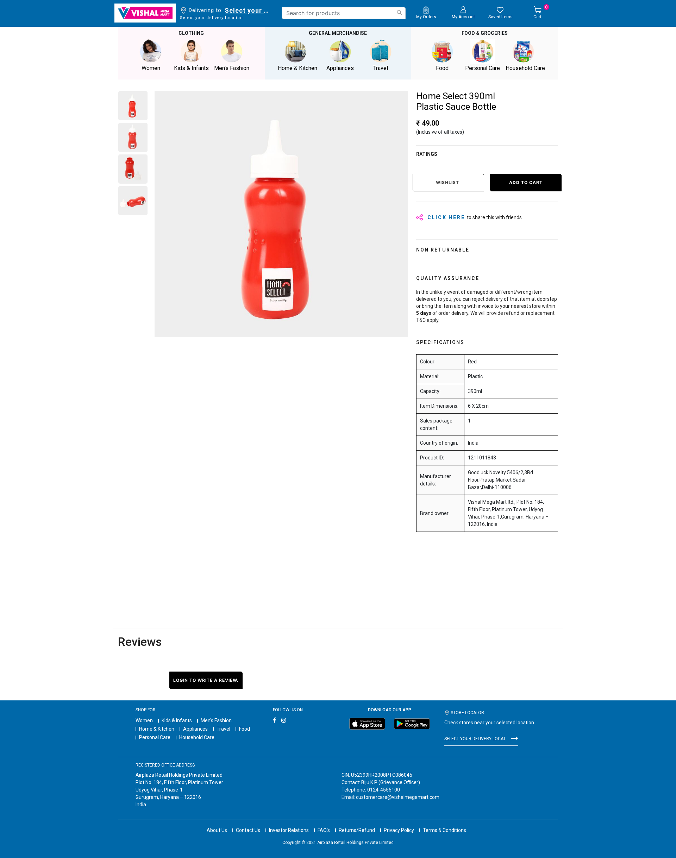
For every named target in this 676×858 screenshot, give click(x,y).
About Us (217, 830)
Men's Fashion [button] (231, 68)
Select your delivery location (248, 10)
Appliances (195, 729)
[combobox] (344, 13)
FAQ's (324, 830)
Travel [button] (380, 68)
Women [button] (151, 68)
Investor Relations (289, 830)
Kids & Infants (177, 720)
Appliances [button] (340, 68)
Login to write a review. (206, 680)
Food (244, 729)
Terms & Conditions (444, 830)
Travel (223, 729)
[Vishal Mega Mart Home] (145, 13)
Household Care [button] (525, 68)
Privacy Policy (399, 830)
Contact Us (248, 830)
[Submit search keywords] (399, 12)
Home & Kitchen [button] (297, 68)
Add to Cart (526, 182)
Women (144, 720)
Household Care (196, 737)
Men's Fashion (216, 720)
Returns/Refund (357, 830)
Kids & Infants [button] (191, 68)
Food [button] (442, 68)
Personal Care (154, 737)
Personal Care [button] (482, 68)
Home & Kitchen (156, 729)
